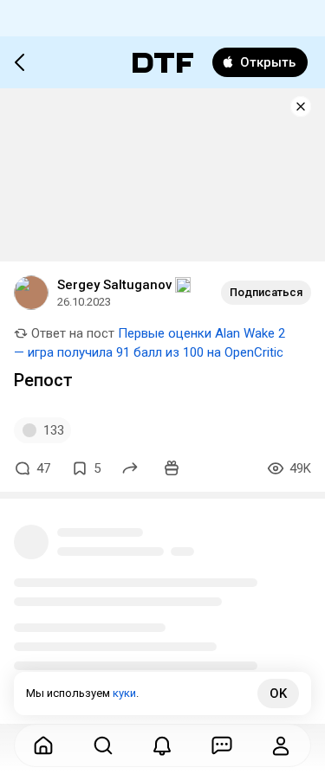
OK (278, 693)
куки (124, 693)
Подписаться (266, 292)
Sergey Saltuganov (114, 285)
